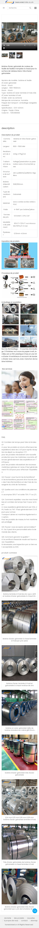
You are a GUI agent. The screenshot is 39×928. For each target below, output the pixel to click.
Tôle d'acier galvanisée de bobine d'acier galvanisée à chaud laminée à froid (19, 863)
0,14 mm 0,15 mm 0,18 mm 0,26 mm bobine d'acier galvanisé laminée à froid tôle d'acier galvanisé (19, 818)
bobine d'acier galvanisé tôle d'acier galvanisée (19, 774)
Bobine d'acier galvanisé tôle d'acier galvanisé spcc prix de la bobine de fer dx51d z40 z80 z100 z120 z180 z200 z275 (19, 908)
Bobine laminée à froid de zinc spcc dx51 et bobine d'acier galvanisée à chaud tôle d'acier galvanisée (19, 595)
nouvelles (31, 918)
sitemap (34, 920)
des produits (19, 918)
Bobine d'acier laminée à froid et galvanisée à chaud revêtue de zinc (19, 684)
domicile (7, 918)
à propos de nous (11, 920)
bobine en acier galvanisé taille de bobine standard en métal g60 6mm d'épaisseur (19, 729)
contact (24, 920)
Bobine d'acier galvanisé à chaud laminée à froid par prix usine (19, 640)
